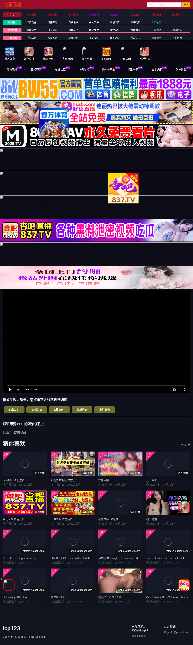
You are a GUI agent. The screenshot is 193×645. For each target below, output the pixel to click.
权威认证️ (60, 69)
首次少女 (136, 37)
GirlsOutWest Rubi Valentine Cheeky (167, 597)
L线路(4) (59, 409)
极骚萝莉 (73, 37)
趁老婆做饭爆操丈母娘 (64, 480)
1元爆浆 (84, 69)
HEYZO (94, 37)
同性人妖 (115, 30)
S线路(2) (37, 409)
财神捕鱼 (181, 69)
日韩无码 (136, 22)
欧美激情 (156, 22)
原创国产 (115, 22)
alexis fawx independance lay (20, 558)
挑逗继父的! (58, 597)
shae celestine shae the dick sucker (166, 558)
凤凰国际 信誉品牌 (61, 519)
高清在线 (12, 22)
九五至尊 (151, 480)
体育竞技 (12, 69)
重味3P (32, 37)
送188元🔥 (108, 69)
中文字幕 (94, 22)
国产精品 (32, 22)
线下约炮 (151, 519)
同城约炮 (82, 409)
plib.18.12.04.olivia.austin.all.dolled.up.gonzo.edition (82, 558)
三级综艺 (156, 30)
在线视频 (12, 37)
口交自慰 (52, 30)
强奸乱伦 (73, 30)
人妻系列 (52, 37)
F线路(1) (14, 409)
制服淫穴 (32, 30)
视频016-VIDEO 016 (110, 597)
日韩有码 (52, 22)
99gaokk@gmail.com (176, 632)
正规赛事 (36, 69)
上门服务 (104, 409)
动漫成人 (177, 30)
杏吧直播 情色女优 (14, 519)
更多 (183, 444)
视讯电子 (132, 69)
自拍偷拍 (73, 22)
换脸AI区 (135, 30)
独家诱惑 (115, 37)
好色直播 (103, 480)
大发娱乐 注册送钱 (14, 480)
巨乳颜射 (177, 37)
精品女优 (94, 30)
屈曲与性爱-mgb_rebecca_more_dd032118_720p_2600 (130, 558)
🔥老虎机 (156, 69)
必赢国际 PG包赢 (108, 519)
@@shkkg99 (139, 635)
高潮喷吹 (156, 37)
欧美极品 (20, 432)
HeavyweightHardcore (16, 597)
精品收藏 (12, 30)
